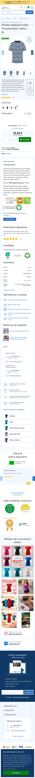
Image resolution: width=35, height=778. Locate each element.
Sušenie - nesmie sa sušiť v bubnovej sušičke (19, 309)
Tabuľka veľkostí (29, 113)
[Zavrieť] (34, 2)
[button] (32, 52)
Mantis (29, 267)
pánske (29, 270)
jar (24, 280)
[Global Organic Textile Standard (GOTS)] (18, 207)
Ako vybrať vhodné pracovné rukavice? (19, 331)
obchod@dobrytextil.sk (15, 361)
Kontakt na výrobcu (9, 290)
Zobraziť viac (5, 94)
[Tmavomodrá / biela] (15, 108)
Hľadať (29, 12)
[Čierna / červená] (7, 108)
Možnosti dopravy (19, 128)
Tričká (14, 18)
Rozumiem (15, 773)
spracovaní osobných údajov (21, 697)
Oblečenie (8, 18)
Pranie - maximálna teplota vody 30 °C (17, 300)
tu (15, 769)
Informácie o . (17, 697)
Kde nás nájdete (18, 736)
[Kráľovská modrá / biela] (11, 108)
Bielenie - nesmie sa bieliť (14, 304)
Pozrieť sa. (25, 3)
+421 (14, 356)
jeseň (29, 280)
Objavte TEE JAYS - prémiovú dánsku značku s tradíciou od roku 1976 (19, 338)
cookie (16, 761)
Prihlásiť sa (28, 692)
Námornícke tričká (24, 18)
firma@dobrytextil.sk (15, 375)
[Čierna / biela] (3, 108)
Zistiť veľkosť (10, 219)
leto (27, 280)
